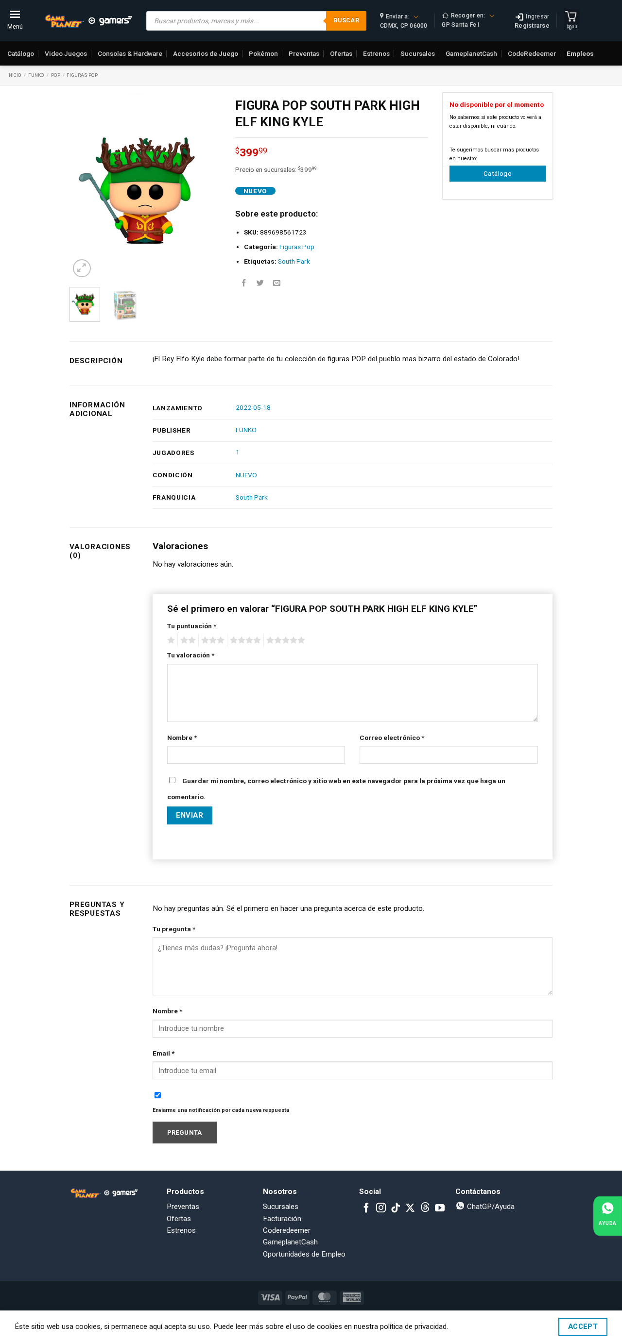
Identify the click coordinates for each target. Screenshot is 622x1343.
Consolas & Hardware (130, 53)
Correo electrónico (392, 737)
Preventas (304, 53)
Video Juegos (66, 53)
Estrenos (376, 53)
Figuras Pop (82, 75)
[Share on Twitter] (260, 283)
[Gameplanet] (88, 21)
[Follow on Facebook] (366, 1208)
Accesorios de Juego (205, 53)
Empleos (580, 53)
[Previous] (84, 186)
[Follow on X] (410, 1208)
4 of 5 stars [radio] (244, 640)
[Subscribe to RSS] (425, 1208)
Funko (36, 75)
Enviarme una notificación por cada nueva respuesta (221, 1110)
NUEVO (246, 475)
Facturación (282, 1218)
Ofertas (341, 53)
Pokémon (263, 53)
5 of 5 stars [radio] (284, 640)
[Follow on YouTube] (440, 1208)
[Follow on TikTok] (395, 1208)
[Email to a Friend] (276, 283)
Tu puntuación (191, 626)
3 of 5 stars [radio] (211, 640)
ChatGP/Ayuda (490, 1206)
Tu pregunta (174, 929)
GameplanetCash (471, 53)
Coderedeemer (287, 1230)
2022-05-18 (253, 407)
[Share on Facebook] (243, 283)
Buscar (346, 20)
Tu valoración (190, 655)
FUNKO (246, 430)
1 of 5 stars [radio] (170, 640)
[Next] (205, 186)
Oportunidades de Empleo (304, 1254)
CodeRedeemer (532, 53)
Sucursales (417, 53)
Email (163, 1053)
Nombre (182, 737)
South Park (294, 261)
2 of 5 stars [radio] (186, 640)
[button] (82, 268)
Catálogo (20, 53)
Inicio (14, 75)
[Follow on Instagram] (381, 1208)
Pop (55, 75)
